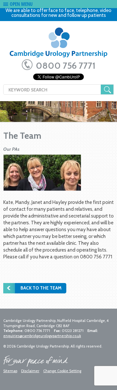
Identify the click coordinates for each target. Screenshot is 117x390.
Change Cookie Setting (62, 371)
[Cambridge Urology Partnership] (58, 45)
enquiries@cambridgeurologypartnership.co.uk (42, 336)
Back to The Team (40, 287)
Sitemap (10, 371)
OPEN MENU (21, 4)
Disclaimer (30, 371)
